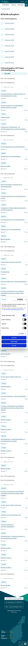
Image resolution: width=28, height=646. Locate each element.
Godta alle (14, 337)
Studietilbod (5, 4)
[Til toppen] (26, 87)
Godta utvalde (14, 341)
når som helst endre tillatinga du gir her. (14, 309)
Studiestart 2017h (9, 45)
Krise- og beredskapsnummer (14, 606)
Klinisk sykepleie (6, 8)
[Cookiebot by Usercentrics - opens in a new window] (17, 299)
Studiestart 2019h (9, 34)
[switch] (24, 319)
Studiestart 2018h (9, 40)
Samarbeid (21, 4)
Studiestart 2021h (9, 23)
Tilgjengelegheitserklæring (14, 610)
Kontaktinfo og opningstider (14, 598)
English (22, 1)
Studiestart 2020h (9, 28)
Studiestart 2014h (9, 62)
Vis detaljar (21, 333)
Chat (21, 644)
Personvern (14, 612)
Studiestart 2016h (9, 51)
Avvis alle (14, 345)
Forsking (13, 4)
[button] (26, 1)
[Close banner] (25, 299)
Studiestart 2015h (9, 57)
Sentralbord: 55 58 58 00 (15, 602)
